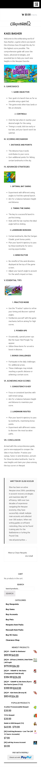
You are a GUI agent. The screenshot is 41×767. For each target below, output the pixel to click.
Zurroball (29, 556)
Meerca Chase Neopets (17, 553)
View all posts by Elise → (18, 540)
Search (9, 593)
